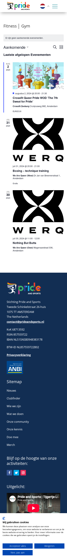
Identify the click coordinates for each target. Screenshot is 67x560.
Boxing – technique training (31, 171)
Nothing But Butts (24, 243)
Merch (11, 445)
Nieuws (11, 390)
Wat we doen (15, 414)
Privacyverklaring (19, 355)
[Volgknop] (9, 472)
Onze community (18, 422)
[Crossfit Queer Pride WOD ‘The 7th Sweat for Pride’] (38, 75)
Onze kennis (15, 429)
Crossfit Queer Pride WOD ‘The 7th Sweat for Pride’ (35, 99)
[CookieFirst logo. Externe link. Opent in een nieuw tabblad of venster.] (4, 518)
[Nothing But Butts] (38, 212)
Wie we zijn (14, 406)
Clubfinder (13, 398)
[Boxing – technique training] (38, 140)
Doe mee (12, 437)
